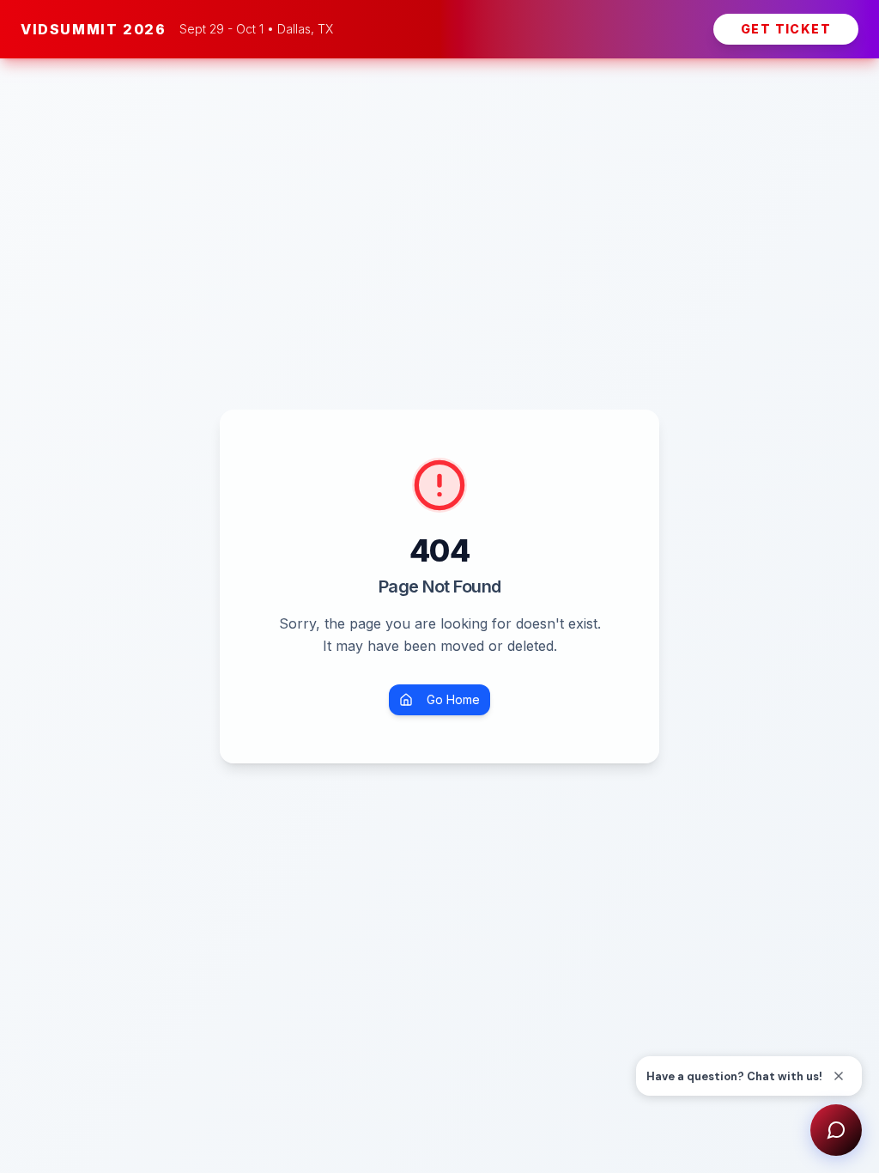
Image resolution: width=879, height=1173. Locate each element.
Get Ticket (786, 28)
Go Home (453, 699)
